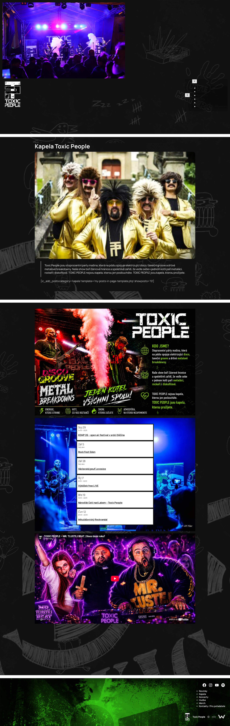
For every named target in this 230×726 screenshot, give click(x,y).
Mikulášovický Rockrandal (93, 519)
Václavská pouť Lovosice (92, 468)
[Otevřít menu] (187, 95)
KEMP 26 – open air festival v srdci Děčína (101, 435)
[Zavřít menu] (194, 81)
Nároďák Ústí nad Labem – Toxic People (100, 502)
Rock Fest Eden (86, 452)
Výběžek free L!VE (88, 485)
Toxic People (199, 716)
